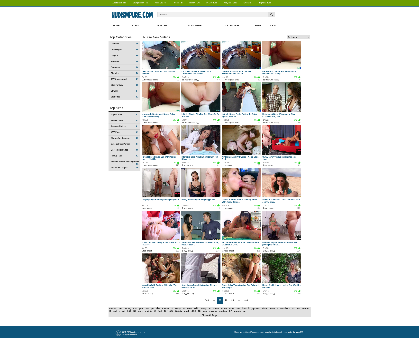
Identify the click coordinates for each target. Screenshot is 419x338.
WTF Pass (124, 132)
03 (232, 300)
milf (298, 309)
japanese (256, 309)
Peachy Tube (211, 3)
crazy (178, 308)
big (134, 310)
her (120, 308)
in (110, 310)
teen (238, 309)
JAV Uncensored (124, 79)
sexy (205, 311)
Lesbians (124, 44)
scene (216, 308)
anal (115, 311)
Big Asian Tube (265, 3)
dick (272, 308)
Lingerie (124, 55)
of (172, 308)
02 (226, 300)
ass (147, 308)
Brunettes (124, 97)
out (123, 311)
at (210, 308)
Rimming (124, 73)
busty (204, 309)
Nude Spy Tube (161, 3)
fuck (160, 311)
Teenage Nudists (124, 126)
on (230, 310)
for (165, 310)
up (244, 311)
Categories (232, 25)
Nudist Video (124, 120)
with (196, 308)
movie (237, 311)
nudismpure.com (138, 332)
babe (231, 309)
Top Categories (121, 37)
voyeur (213, 311)
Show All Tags (209, 315)
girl (152, 308)
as (293, 309)
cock (187, 311)
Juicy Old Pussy (230, 3)
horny (128, 308)
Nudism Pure (194, 3)
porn (140, 311)
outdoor (285, 308)
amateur (223, 311)
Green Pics (248, 3)
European (124, 67)
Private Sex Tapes (124, 167)
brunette (113, 309)
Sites (258, 25)
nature (224, 309)
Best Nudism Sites (124, 150)
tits (135, 308)
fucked (165, 308)
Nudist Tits (178, 3)
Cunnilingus (124, 49)
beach (246, 308)
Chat (273, 25)
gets (141, 308)
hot (129, 310)
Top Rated (161, 25)
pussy (178, 310)
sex (171, 310)
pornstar (187, 308)
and (193, 310)
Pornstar (124, 61)
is (155, 310)
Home (116, 25)
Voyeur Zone (124, 114)
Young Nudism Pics (140, 3)
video (265, 308)
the (158, 308)
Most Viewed (195, 25)
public (148, 311)
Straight (124, 91)
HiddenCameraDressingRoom (125, 163)
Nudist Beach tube (119, 3)
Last (246, 300)
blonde (305, 308)
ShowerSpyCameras (124, 138)
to (199, 310)
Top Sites (116, 108)
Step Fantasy (124, 85)
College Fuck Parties (124, 144)
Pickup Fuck (124, 156)
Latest (135, 25)
